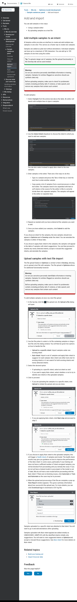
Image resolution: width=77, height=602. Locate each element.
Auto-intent (57, 540)
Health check (41, 457)
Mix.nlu (33, 10)
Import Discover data (35, 557)
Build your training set (35, 554)
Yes (28, 573)
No (38, 573)
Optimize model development (50, 10)
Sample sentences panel (36, 12)
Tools (26, 10)
